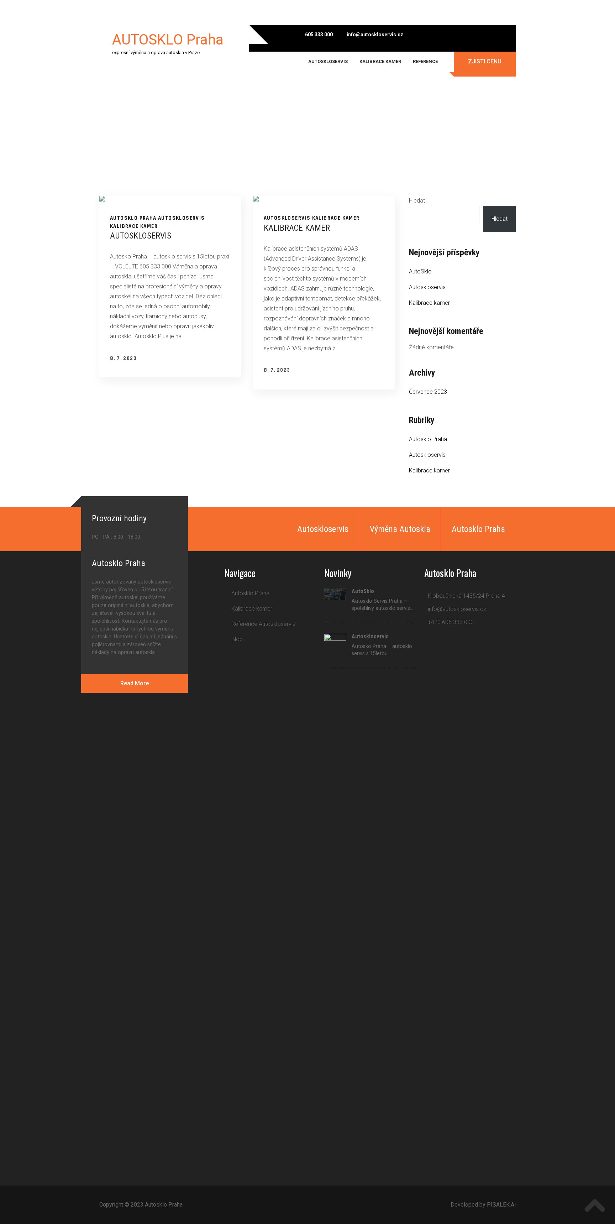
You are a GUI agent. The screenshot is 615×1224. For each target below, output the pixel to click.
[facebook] (438, 34)
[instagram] (472, 34)
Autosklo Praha (133, 218)
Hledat (417, 200)
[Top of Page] (594, 1205)
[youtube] (490, 34)
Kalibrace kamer (380, 61)
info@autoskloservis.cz (375, 34)
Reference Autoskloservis (263, 624)
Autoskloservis (328, 61)
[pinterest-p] (496, 650)
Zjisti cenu (484, 61)
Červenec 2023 (428, 391)
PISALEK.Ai (501, 1204)
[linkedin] (480, 650)
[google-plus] (464, 650)
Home (250, 138)
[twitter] (455, 34)
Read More (134, 683)
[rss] (507, 34)
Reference (425, 61)
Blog (237, 639)
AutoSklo (420, 271)
